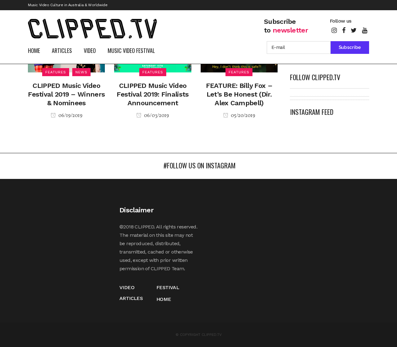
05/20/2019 (242, 115)
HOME (163, 299)
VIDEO (126, 287)
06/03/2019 (156, 115)
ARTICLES (131, 298)
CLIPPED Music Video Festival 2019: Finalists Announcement (153, 94)
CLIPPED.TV (212, 334)
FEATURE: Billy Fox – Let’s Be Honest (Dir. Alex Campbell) (239, 94)
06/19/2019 (70, 115)
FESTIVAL (167, 287)
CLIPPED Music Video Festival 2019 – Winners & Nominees (66, 94)
